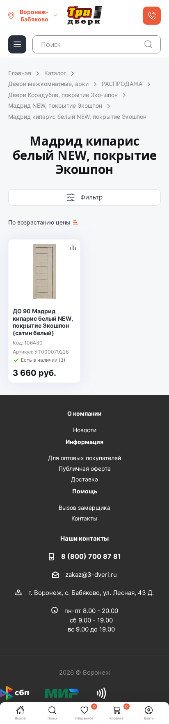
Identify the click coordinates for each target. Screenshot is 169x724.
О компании (84, 413)
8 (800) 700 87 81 (91, 556)
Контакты (84, 518)
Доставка (84, 479)
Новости (84, 429)
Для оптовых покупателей (84, 457)
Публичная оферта (85, 468)
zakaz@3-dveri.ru (91, 574)
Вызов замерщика (84, 507)
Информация (84, 441)
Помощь (84, 491)
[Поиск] (148, 44)
